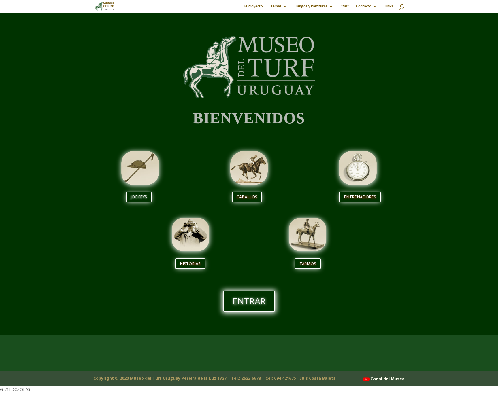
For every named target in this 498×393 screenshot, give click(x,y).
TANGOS (307, 263)
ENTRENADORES (360, 197)
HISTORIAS (190, 263)
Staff (345, 6)
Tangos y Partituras (311, 6)
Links (389, 6)
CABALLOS (247, 197)
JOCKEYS (139, 197)
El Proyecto (253, 6)
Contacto (363, 6)
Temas (276, 6)
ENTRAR (249, 301)
